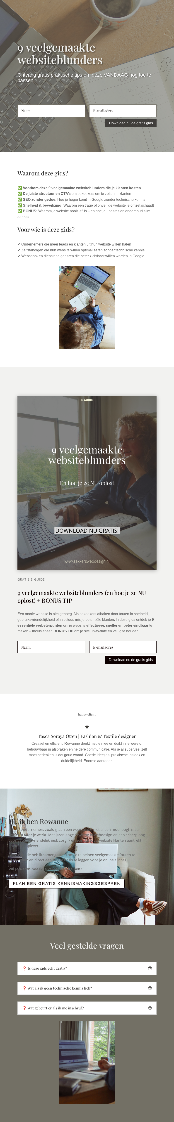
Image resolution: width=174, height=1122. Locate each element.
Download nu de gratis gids (131, 123)
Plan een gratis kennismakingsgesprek (66, 883)
